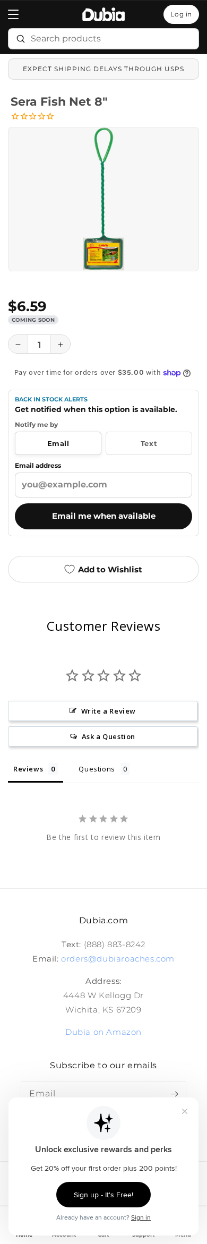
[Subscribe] (174, 1093)
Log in (181, 14)
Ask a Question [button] (108, 736)
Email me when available (104, 516)
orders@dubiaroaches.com (118, 959)
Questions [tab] (97, 769)
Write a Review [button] (108, 711)
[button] (13, 14)
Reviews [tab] (28, 769)
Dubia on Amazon (103, 1032)
